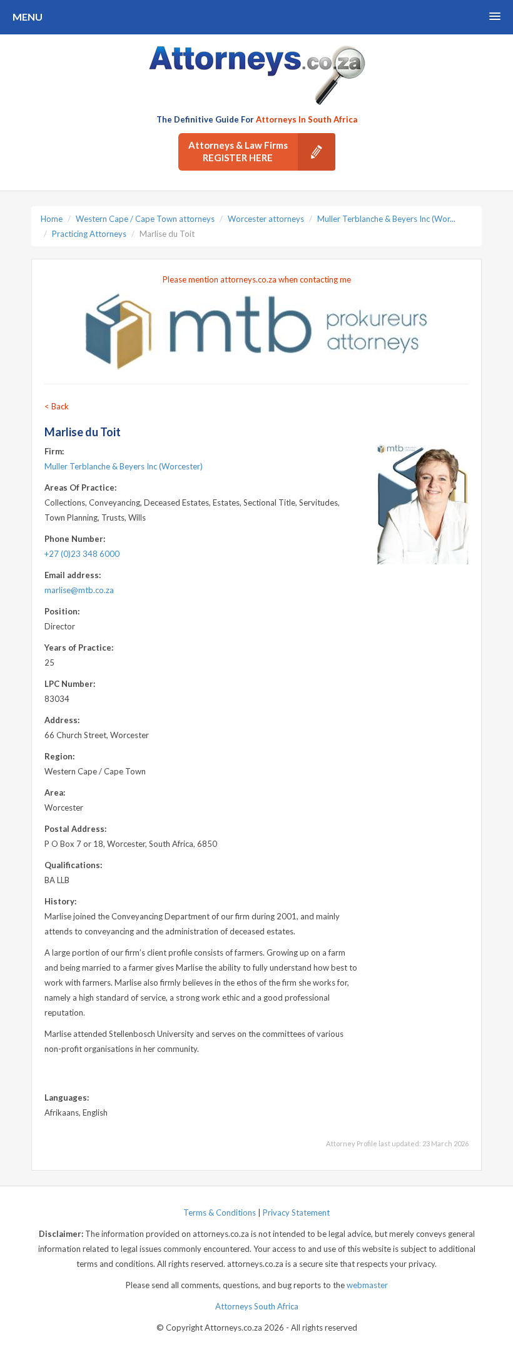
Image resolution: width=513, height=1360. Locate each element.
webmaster (367, 1285)
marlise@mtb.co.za (79, 590)
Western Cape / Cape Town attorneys (145, 219)
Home (52, 219)
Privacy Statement (296, 1213)
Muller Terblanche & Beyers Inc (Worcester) (123, 466)
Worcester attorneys (266, 219)
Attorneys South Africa (256, 1306)
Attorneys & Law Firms (238, 151)
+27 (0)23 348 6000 (81, 554)
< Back (56, 406)
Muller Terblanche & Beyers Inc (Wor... (386, 219)
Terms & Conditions (219, 1213)
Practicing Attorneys (89, 234)
